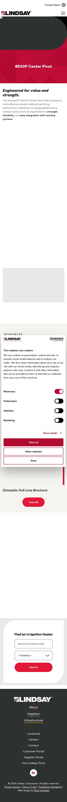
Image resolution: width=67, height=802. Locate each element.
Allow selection (33, 451)
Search (33, 667)
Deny (33, 460)
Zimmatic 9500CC (53, 245)
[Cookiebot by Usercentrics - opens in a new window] (49, 339)
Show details (50, 433)
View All (33, 502)
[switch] (59, 401)
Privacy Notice (12, 787)
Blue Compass (41, 790)
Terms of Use (29, 787)
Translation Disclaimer (50, 787)
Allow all (33, 442)
